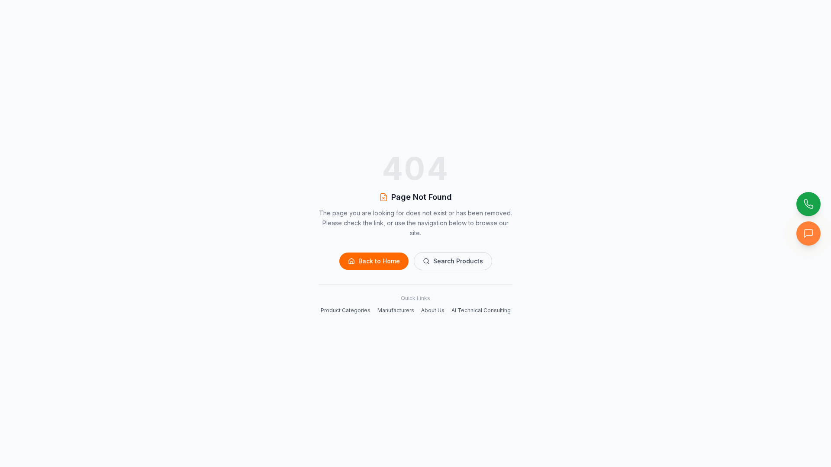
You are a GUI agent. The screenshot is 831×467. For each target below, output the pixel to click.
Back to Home (379, 261)
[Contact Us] (808, 204)
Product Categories (345, 310)
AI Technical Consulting (481, 310)
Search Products (458, 261)
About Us (432, 310)
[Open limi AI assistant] (808, 233)
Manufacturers (395, 310)
